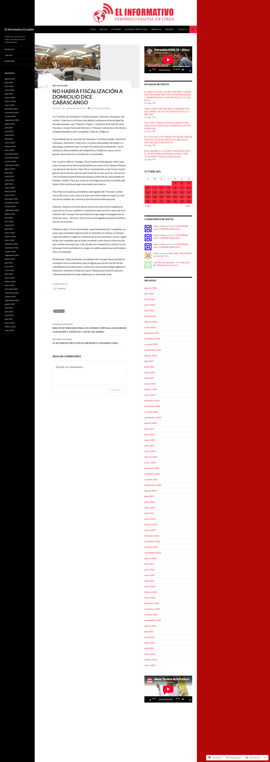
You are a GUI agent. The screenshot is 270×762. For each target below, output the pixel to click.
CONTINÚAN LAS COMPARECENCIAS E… (170, 227)
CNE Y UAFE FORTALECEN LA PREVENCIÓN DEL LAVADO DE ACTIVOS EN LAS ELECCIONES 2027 (167, 111)
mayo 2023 (149, 507)
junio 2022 (149, 569)
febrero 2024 (150, 457)
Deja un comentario (100, 108)
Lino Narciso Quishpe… (164, 262)
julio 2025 (149, 361)
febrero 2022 (150, 592)
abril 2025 (149, 378)
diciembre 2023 (151, 468)
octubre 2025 (151, 344)
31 (189, 201)
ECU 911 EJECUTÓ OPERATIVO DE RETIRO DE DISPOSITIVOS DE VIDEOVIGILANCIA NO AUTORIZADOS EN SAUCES (168, 139)
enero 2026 (150, 327)
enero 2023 (150, 530)
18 (148, 196)
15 (175, 192)
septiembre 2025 (152, 350)
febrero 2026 (150, 321)
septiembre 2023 (152, 485)
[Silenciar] (184, 70)
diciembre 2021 (151, 603)
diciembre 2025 (151, 333)
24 (189, 196)
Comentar (116, 389)
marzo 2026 (150, 316)
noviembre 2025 (152, 338)
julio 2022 (149, 564)
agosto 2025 (150, 355)
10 (189, 187)
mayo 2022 (149, 575)
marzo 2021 (150, 654)
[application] (168, 59)
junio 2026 (149, 299)
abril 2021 (149, 648)
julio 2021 (149, 631)
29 (175, 201)
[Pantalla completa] (189, 70)
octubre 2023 (151, 479)
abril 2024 (149, 445)
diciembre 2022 (151, 535)
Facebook (9, 49)
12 (154, 192)
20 (161, 196)
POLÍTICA (103, 29)
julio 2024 (149, 428)
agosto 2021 (150, 625)
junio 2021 (149, 637)
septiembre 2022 (152, 552)
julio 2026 (149, 293)
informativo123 (77, 108)
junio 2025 (149, 366)
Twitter (8, 55)
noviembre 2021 (152, 609)
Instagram (10, 61)
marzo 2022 (150, 586)
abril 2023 (149, 513)
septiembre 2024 (152, 417)
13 (161, 192)
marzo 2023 (150, 518)
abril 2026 (149, 310)
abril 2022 (149, 580)
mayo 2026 (149, 304)
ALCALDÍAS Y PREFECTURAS (136, 29)
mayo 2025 (149, 372)
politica (59, 311)
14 (168, 192)
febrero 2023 (150, 524)
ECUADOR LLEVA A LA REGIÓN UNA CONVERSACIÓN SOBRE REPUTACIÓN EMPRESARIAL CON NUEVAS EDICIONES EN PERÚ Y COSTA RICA (168, 96)
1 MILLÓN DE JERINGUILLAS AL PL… (171, 264)
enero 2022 (150, 597)
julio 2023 (149, 496)
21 (168, 196)
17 (189, 192)
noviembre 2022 (152, 541)
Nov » (188, 205)
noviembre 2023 (152, 473)
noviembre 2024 (152, 406)
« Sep (147, 205)
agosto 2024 (150, 423)
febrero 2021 (150, 659)
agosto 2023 (150, 490)
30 (182, 201)
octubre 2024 (151, 411)
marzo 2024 (150, 451)
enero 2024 (150, 462)
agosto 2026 (150, 288)
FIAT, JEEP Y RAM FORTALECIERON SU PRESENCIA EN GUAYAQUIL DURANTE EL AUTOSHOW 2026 (168, 125)
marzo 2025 (150, 383)
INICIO (93, 29)
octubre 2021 (151, 614)
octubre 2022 (151, 547)
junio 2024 (149, 434)
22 (175, 196)
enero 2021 (150, 665)
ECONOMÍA (116, 29)
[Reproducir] (149, 70)
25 (148, 201)
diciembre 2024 (151, 400)
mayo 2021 (149, 642)
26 (154, 201)
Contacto (182, 29)
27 (161, 201)
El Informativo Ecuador (19, 29)
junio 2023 (149, 502)
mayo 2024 (149, 440)
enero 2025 (150, 395)
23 (182, 196)
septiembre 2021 (152, 620)
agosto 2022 (150, 558)
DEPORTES (169, 29)
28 (168, 201)
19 (154, 196)
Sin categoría (60, 85)
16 (182, 192)
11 (148, 192)
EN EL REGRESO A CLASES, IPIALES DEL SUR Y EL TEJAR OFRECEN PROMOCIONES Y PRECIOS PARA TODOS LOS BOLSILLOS (167, 154)
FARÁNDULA (156, 29)
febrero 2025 (150, 389)
